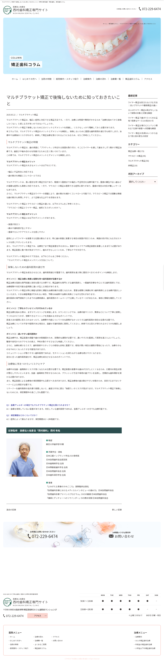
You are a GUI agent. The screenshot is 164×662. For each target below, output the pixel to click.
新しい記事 (117, 509)
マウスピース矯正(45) (137, 156)
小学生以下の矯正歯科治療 (145, 648)
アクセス (148, 78)
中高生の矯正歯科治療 (143, 644)
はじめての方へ (29, 78)
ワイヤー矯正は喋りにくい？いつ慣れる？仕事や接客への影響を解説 (143, 127)
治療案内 (87, 78)
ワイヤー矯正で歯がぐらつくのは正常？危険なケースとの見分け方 (143, 119)
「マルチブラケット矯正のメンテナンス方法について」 (30, 260)
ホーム (15, 78)
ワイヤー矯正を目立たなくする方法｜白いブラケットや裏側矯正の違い (143, 104)
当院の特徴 (46, 78)
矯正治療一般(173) (136, 151)
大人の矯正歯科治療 (142, 640)
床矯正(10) (132, 165)
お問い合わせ (58, 640)
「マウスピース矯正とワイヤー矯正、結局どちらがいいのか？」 (34, 207)
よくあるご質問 (40, 644)
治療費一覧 (116, 78)
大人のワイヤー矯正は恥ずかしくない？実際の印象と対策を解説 (143, 111)
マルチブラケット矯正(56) (138, 160)
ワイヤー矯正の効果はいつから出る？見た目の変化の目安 (143, 134)
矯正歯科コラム (132, 78)
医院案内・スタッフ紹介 (67, 78)
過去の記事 (11, 509)
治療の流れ (101, 78)
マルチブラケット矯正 (28, 114)
